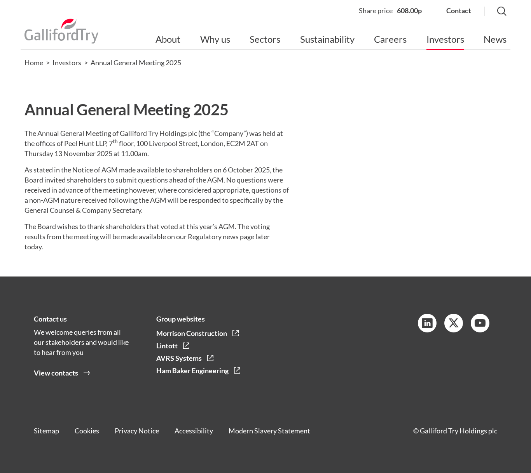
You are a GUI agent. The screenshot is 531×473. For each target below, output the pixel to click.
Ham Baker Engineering (192, 370)
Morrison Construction (191, 333)
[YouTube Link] (480, 323)
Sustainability (327, 39)
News (495, 39)
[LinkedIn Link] (427, 323)
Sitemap (46, 430)
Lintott (167, 345)
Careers (390, 39)
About (167, 39)
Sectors (265, 39)
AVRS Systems (179, 358)
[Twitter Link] (453, 323)
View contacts (56, 373)
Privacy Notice (137, 430)
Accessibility (194, 430)
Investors (445, 39)
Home (33, 62)
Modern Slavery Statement (269, 430)
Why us (215, 39)
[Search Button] (494, 12)
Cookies (87, 430)
